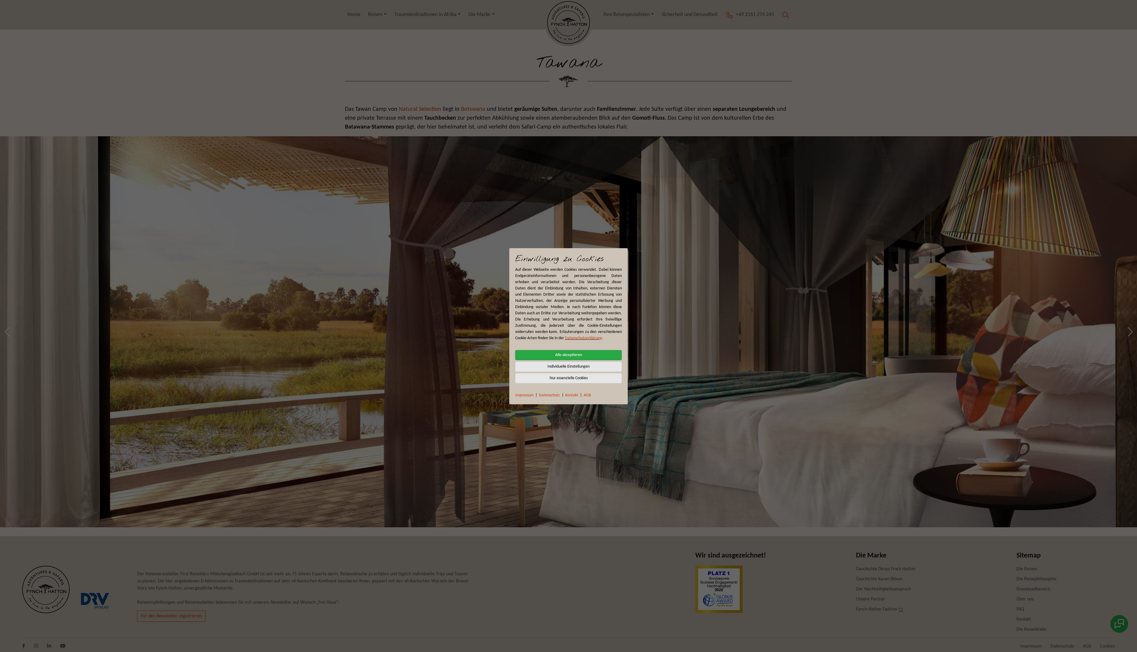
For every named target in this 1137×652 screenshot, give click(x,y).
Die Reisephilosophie (1036, 579)
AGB (587, 395)
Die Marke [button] (479, 14)
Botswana (473, 109)
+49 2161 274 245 (755, 14)
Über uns (1025, 599)
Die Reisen (1026, 569)
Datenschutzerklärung (583, 338)
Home (353, 14)
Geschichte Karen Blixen (879, 579)
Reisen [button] (375, 14)
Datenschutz (549, 395)
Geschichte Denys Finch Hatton (885, 569)
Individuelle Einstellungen (568, 366)
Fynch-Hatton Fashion (877, 609)
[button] (785, 14)
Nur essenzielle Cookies (569, 378)
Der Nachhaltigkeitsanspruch (883, 589)
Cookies (1107, 646)
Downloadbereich (1033, 589)
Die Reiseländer (1031, 629)
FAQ (1020, 609)
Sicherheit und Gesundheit (690, 14)
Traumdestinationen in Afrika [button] (425, 14)
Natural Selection (420, 109)
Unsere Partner (870, 599)
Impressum (524, 395)
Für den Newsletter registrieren (171, 616)
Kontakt (571, 395)
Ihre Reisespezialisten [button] (626, 14)
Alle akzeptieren (568, 355)
